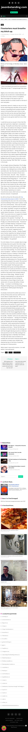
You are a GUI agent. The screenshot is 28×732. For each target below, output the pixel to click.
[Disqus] (14, 388)
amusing (4, 616)
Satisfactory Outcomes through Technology (12, 686)
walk (3, 699)
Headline (4, 648)
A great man (4, 582)
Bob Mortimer (15, 486)
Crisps (3, 626)
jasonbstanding (5, 34)
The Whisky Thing (14, 722)
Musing (4, 670)
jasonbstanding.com (14, 7)
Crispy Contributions (7, 629)
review (10, 352)
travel (3, 692)
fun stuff (4, 638)
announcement (5, 619)
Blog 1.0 (4, 623)
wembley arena (17, 352)
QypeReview (5, 677)
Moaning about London (7, 664)
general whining (6, 642)
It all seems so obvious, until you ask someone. (12, 556)
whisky (3, 702)
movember (4, 667)
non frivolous (5, 673)
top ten (4, 689)
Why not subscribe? (10, 718)
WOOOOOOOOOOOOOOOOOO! (10, 705)
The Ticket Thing (18, 720)
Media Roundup (6, 658)
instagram (4, 651)
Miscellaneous (9, 720)
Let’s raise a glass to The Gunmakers (9, 607)
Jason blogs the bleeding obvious (10, 654)
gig (2, 24)
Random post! (19, 718)
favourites (4, 632)
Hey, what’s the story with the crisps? (9, 530)
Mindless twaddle (6, 661)
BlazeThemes (14, 727)
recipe (3, 680)
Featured (4, 635)
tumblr (3, 696)
